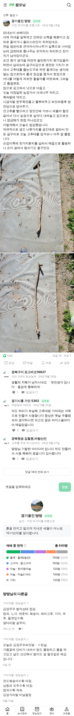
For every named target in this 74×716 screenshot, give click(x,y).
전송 (65, 487)
